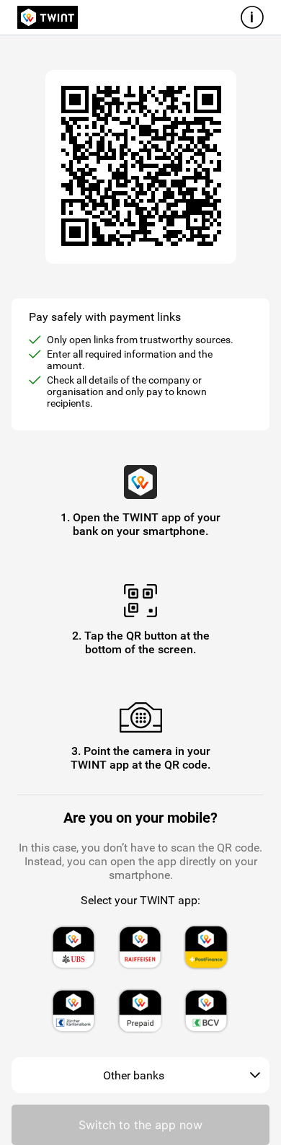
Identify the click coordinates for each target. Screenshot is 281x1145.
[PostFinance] (206, 947)
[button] (255, 1075)
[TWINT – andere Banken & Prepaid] (140, 1011)
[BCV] (206, 1011)
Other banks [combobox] (133, 1075)
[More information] (252, 17)
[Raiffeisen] (140, 947)
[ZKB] (73, 1011)
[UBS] (73, 947)
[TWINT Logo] (47, 17)
